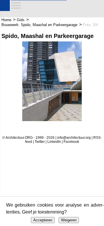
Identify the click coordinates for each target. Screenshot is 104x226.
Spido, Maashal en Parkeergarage (47, 36)
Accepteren (42, 220)
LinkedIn (54, 142)
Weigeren (69, 220)
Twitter (40, 142)
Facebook (71, 142)
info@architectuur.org (74, 138)
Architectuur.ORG (6, 6)
